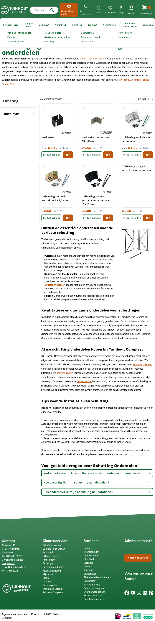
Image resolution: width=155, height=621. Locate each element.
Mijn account (49, 574)
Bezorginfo (48, 552)
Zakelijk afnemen (52, 545)
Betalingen (48, 563)
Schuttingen (15, 36)
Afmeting (10, 101)
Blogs (46, 578)
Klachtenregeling (52, 570)
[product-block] (137, 193)
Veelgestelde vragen (54, 548)
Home (3, 36)
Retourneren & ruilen (53, 567)
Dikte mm (10, 114)
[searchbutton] (52, 10)
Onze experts (50, 585)
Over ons (47, 581)
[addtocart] (68, 154)
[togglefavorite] (43, 107)
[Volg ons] (126, 592)
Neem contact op (138, 557)
